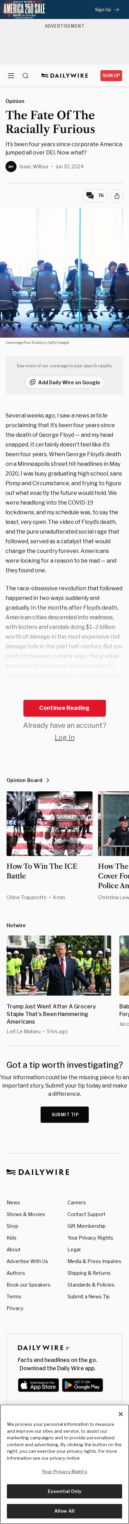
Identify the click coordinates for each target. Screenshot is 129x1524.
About (14, 1249)
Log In (65, 737)
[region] (64, 1464)
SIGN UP (111, 75)
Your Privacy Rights (90, 1238)
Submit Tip (65, 1114)
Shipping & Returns (89, 1273)
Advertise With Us (27, 1261)
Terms (14, 1296)
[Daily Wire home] (64, 75)
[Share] (116, 196)
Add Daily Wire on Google (69, 382)
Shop (12, 1226)
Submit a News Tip (88, 1296)
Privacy (15, 1308)
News (13, 1202)
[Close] (120, 1414)
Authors (16, 1273)
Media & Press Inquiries (94, 1261)
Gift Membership (86, 1226)
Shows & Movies (26, 1214)
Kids (12, 1238)
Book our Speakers (29, 1285)
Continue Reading (64, 708)
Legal (73, 1249)
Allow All (64, 1511)
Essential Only (64, 1491)
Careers (76, 1202)
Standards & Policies (91, 1285)
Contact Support (86, 1214)
